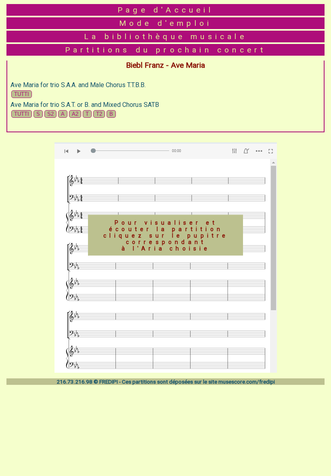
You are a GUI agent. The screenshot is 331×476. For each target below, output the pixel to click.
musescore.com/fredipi (246, 381)
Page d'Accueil (165, 10)
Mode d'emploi (165, 23)
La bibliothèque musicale (165, 36)
